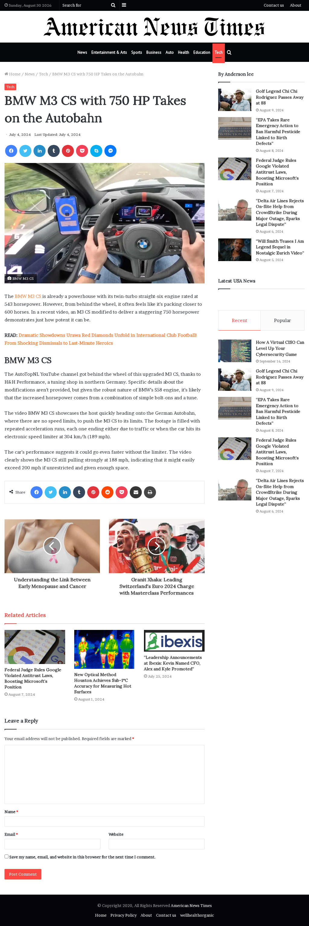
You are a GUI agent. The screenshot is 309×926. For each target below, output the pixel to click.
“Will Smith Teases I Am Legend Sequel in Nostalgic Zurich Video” (280, 247)
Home (14, 74)
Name (11, 811)
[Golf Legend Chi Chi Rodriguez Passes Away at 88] (234, 99)
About (295, 5)
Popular (282, 320)
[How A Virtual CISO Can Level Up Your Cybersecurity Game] (234, 351)
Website (116, 834)
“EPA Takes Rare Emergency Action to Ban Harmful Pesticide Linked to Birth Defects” (278, 131)
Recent (239, 320)
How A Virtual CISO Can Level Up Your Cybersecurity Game (280, 348)
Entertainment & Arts (109, 52)
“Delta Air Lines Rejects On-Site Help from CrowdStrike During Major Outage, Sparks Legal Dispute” (280, 212)
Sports (136, 52)
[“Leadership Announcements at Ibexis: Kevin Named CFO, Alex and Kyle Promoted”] (174, 641)
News (82, 52)
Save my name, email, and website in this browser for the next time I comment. (82, 856)
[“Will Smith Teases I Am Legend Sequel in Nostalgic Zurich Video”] (234, 249)
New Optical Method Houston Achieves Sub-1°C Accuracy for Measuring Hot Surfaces (102, 683)
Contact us (274, 5)
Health (183, 52)
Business (153, 52)
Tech (219, 52)
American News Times (191, 905)
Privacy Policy (123, 915)
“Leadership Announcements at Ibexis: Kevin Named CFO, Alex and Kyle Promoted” (173, 663)
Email (11, 834)
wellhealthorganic (197, 915)
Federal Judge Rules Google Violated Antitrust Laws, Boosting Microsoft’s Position (33, 678)
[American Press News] (154, 26)
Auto (170, 52)
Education (201, 52)
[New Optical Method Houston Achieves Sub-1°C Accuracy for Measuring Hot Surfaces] (104, 649)
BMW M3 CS (28, 296)
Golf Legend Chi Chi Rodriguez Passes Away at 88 (279, 97)
